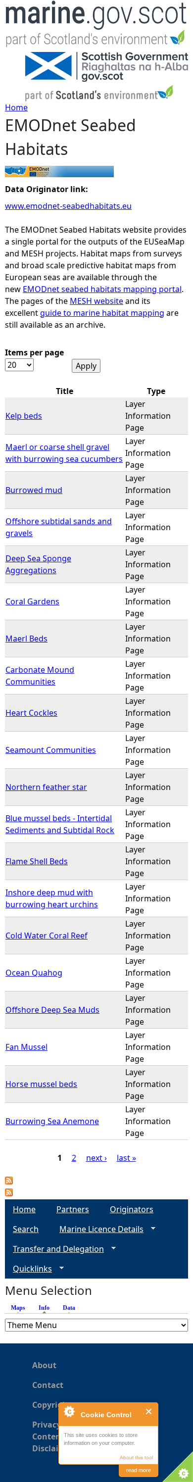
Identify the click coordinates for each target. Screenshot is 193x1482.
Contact (47, 1385)
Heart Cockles (31, 712)
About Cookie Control (69, 1411)
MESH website (96, 301)
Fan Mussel (26, 1046)
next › (96, 1157)
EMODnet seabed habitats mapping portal (102, 289)
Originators (131, 1209)
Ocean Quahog (33, 972)
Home (16, 107)
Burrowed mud (33, 490)
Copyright (51, 1404)
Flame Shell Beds (36, 861)
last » (126, 1157)
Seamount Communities (50, 749)
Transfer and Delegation (54, 1249)
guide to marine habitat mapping (102, 312)
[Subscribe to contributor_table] (9, 1181)
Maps (18, 1307)
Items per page (34, 352)
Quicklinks (28, 1269)
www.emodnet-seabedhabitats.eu (68, 205)
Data (69, 1307)
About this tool (136, 1457)
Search (26, 1229)
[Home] (96, 26)
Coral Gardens (32, 601)
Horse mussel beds (41, 1084)
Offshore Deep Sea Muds (52, 1009)
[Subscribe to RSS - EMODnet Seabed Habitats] (9, 1193)
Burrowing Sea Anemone (52, 1121)
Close (149, 1411)
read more (138, 1470)
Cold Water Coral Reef (46, 935)
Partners (72, 1209)
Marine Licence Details (97, 1229)
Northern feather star (46, 787)
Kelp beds (23, 415)
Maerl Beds (26, 638)
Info (46, 1307)
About (44, 1365)
